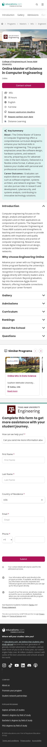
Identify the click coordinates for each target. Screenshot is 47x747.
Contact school (23, 85)
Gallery (20, 14)
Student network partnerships (14, 695)
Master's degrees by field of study (16, 715)
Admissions (33, 14)
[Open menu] (42, 4)
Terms (31, 605)
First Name (8, 454)
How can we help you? (13, 434)
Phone (6, 533)
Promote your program (12, 690)
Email (5, 514)
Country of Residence (13, 494)
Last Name (8, 474)
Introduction (8, 14)
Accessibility (36, 741)
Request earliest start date (20, 116)
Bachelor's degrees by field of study (17, 720)
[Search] (36, 4)
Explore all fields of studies (13, 710)
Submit (23, 559)
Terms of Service (16, 616)
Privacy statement (9, 607)
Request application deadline (21, 112)
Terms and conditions (10, 741)
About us (6, 685)
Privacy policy (25, 741)
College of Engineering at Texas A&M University (19, 63)
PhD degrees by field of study (14, 725)
